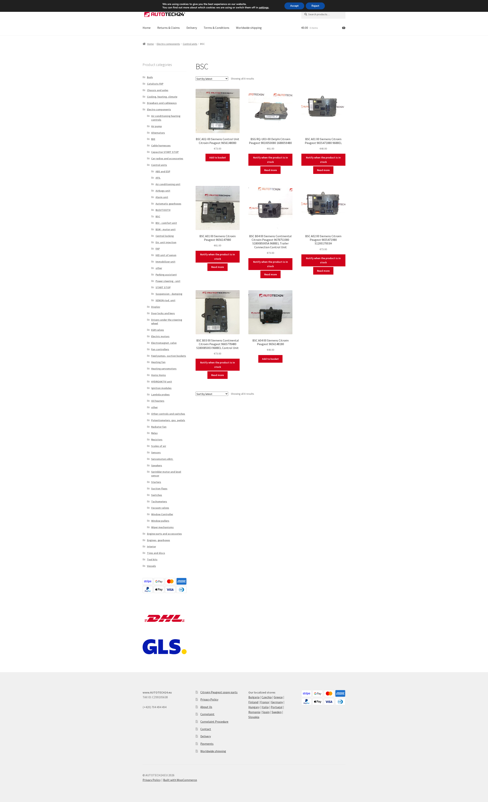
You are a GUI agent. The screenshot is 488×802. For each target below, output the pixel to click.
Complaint (207, 714)
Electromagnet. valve (164, 343)
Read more (270, 170)
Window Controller (162, 514)
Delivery (191, 28)
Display (155, 307)
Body (150, 77)
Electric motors (160, 336)
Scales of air (158, 446)
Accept (294, 6)
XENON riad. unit (165, 300)
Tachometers (159, 501)
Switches (156, 495)
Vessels (151, 566)
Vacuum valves (160, 507)
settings (264, 7)
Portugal (277, 707)
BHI (153, 139)
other (159, 268)
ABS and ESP (163, 171)
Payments (207, 744)
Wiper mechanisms (162, 527)
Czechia (267, 697)
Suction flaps (159, 488)
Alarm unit (162, 197)
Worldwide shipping (249, 28)
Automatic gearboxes (168, 203)
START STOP (163, 287)
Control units (190, 44)
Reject (315, 6)
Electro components (168, 44)
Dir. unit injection (166, 242)
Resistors (156, 439)
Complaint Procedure (214, 721)
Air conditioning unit (168, 184)
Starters (156, 482)
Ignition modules (161, 388)
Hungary (253, 707)
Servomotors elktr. (162, 459)
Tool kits (152, 559)
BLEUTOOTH (163, 210)
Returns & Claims (168, 28)
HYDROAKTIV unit (161, 381)
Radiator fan (158, 426)
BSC (158, 216)
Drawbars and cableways (162, 103)
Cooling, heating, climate (162, 96)
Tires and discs (156, 553)
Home (147, 28)
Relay (154, 433)
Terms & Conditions (216, 28)
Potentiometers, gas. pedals (168, 420)
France (264, 702)
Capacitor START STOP (165, 152)
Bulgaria (253, 697)
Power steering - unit (168, 281)
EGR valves (157, 330)
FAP (158, 248)
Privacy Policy (209, 699)
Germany (277, 702)
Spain (266, 712)
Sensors (156, 452)
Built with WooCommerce (180, 780)
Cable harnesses (161, 145)
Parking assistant (166, 274)
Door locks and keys (163, 313)
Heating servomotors (164, 368)
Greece (278, 697)
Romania (254, 712)
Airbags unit (163, 190)
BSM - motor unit (166, 229)
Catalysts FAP (155, 83)
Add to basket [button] (217, 157)
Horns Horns (158, 375)
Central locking (165, 236)
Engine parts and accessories (164, 533)
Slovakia (253, 717)
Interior (151, 546)
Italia (265, 707)
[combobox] (323, 14)
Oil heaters (157, 401)
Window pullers (160, 520)
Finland (253, 702)
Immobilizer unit (165, 261)
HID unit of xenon (166, 255)
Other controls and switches (168, 413)
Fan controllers (160, 349)
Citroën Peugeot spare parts (219, 692)
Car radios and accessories (167, 158)
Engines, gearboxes (158, 540)
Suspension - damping (169, 294)
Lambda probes (160, 394)
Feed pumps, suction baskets (168, 356)
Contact (205, 729)
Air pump (156, 126)
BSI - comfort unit (166, 223)
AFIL (158, 177)
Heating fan (158, 362)
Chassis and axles (157, 90)
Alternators (158, 132)
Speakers (156, 465)
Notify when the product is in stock (270, 160)
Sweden (277, 712)
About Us (206, 707)
